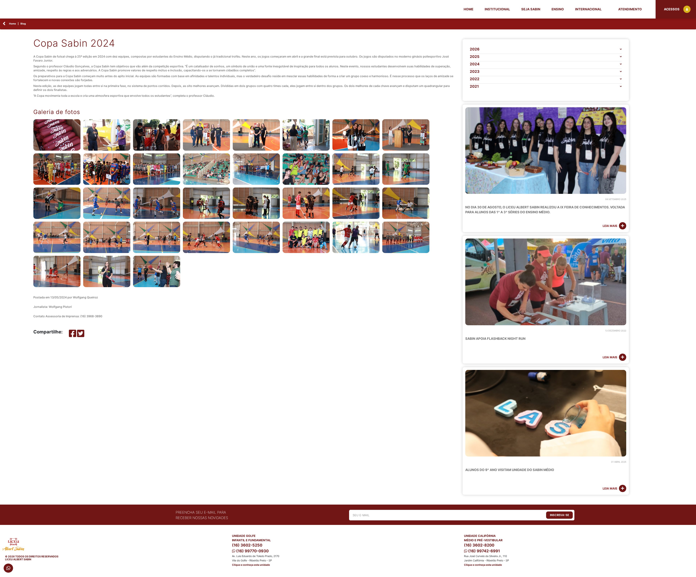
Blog (23, 23)
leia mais (610, 226)
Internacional (588, 9)
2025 (474, 56)
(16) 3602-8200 (479, 545)
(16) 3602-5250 (247, 545)
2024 (475, 64)
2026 (474, 49)
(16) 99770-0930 (252, 551)
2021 (474, 86)
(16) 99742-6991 (483, 551)
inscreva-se (559, 515)
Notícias (473, 199)
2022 (474, 79)
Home (468, 9)
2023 (474, 71)
